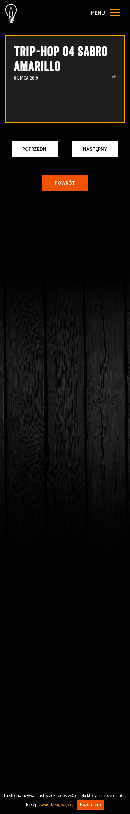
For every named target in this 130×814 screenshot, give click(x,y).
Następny (95, 149)
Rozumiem (90, 805)
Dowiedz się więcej (55, 805)
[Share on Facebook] (114, 76)
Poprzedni (35, 149)
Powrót (65, 183)
